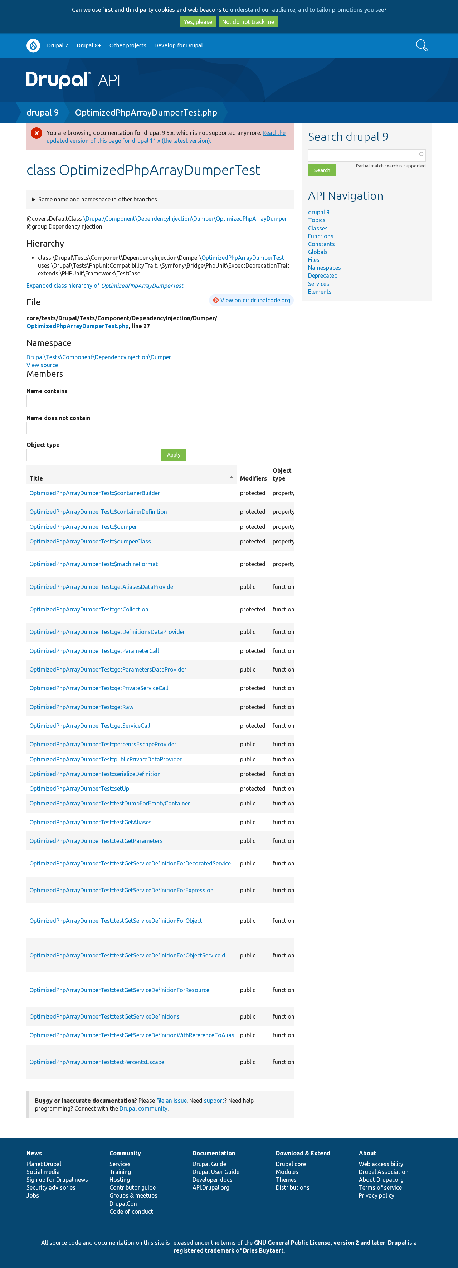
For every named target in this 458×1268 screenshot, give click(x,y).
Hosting (119, 1179)
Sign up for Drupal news (57, 1179)
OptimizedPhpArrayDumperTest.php (146, 112)
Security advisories (50, 1187)
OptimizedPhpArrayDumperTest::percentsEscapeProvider (102, 744)
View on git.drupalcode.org (255, 300)
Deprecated (323, 275)
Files (314, 260)
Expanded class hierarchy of (104, 285)
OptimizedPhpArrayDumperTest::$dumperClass (90, 541)
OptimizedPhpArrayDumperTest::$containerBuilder (94, 493)
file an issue (171, 1100)
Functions (320, 236)
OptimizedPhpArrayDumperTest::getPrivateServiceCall (98, 688)
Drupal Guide (209, 1164)
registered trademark (204, 1250)
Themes (286, 1179)
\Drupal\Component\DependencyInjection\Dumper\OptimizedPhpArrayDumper (185, 218)
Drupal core (291, 1164)
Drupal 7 (57, 45)
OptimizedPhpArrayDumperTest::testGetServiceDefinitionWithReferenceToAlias (131, 1035)
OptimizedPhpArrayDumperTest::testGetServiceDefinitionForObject (115, 920)
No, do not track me (248, 22)
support (214, 1100)
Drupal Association (384, 1172)
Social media (43, 1172)
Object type (43, 445)
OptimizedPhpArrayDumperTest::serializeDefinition (95, 774)
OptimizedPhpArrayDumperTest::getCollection (88, 609)
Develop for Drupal (178, 45)
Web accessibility (381, 1164)
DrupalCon (123, 1203)
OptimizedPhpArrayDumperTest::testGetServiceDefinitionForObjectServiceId (127, 955)
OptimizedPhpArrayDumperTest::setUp (79, 788)
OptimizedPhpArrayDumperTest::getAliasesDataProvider (102, 587)
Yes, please (198, 22)
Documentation (214, 1153)
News (34, 1153)
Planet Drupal (43, 1164)
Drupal (397, 1242)
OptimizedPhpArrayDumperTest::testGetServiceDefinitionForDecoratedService (130, 863)
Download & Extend (303, 1153)
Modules (287, 1172)
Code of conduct (131, 1211)
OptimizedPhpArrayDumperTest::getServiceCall (89, 725)
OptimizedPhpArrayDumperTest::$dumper (83, 526)
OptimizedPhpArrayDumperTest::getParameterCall (94, 651)
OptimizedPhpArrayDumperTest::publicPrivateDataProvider (105, 759)
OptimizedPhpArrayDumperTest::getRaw (81, 707)
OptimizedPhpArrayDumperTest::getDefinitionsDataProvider (107, 632)
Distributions (293, 1187)
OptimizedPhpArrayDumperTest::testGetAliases (90, 822)
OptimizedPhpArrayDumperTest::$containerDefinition (98, 511)
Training (120, 1172)
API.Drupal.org (211, 1187)
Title (131, 478)
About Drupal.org (381, 1179)
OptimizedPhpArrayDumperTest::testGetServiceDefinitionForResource (119, 990)
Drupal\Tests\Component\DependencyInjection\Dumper (98, 357)
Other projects (127, 45)
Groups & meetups (133, 1195)
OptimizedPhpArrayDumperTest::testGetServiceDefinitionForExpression (121, 890)
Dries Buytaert (263, 1250)
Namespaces (324, 267)
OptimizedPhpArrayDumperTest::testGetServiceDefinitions (104, 1016)
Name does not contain (58, 418)
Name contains (46, 391)
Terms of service (380, 1187)
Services (318, 284)
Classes (318, 228)
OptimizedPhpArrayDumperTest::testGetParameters (96, 841)
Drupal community (143, 1108)
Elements (320, 291)
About (367, 1153)
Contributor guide (132, 1187)
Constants (321, 244)
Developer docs (213, 1179)
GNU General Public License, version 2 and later (319, 1242)
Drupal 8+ (89, 45)
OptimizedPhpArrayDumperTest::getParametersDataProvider (107, 669)
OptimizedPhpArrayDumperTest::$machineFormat (93, 564)
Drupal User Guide (216, 1172)
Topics (317, 220)
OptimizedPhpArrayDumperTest (242, 257)
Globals (318, 252)
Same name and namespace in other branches (97, 199)
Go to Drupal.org (33, 46)
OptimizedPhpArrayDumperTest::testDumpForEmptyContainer (109, 803)
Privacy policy (376, 1195)
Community (125, 1153)
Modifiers (253, 478)
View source (42, 365)
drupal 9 (42, 112)
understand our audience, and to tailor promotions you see (307, 9)
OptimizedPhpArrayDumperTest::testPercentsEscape (96, 1062)
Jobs (32, 1195)
